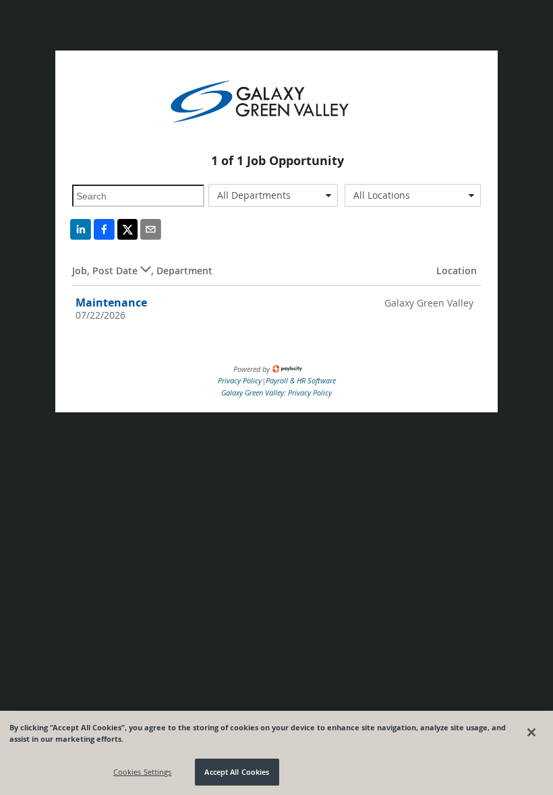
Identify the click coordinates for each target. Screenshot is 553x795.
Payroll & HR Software (301, 380)
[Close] (531, 732)
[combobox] (273, 195)
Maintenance (111, 302)
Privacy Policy (240, 380)
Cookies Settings (142, 772)
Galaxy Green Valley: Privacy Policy (276, 392)
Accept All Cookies (236, 772)
